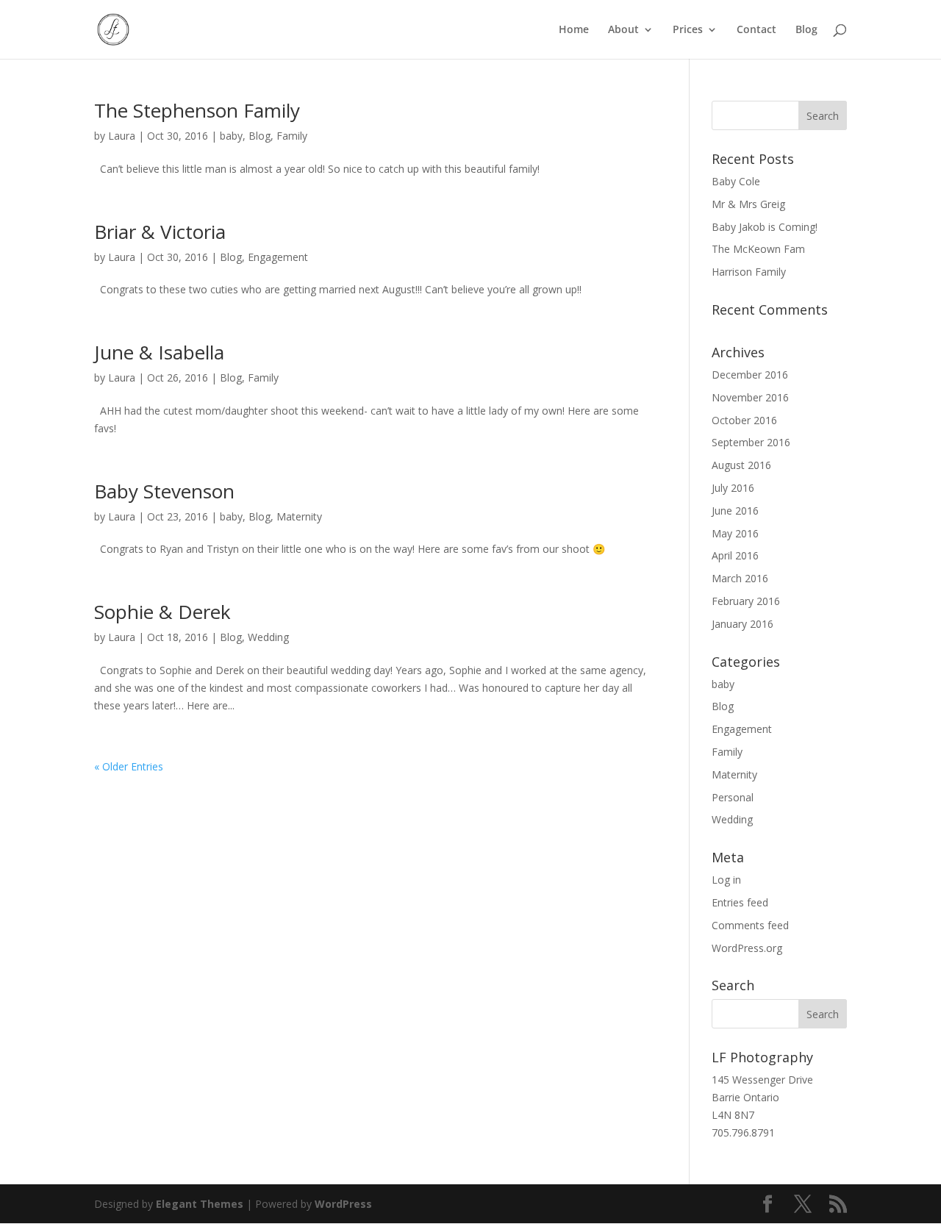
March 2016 (740, 578)
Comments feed (750, 925)
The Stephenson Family (197, 110)
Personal (733, 797)
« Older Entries (128, 766)
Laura (121, 136)
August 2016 (741, 465)
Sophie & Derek (162, 611)
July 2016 (733, 488)
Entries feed (740, 902)
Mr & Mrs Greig (748, 204)
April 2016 (735, 555)
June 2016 (735, 511)
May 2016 (735, 533)
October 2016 (744, 420)
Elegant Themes (199, 1204)
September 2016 (751, 442)
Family (291, 136)
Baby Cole (736, 181)
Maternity (299, 516)
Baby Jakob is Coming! (764, 227)
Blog (806, 30)
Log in (726, 880)
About (623, 30)
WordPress (343, 1204)
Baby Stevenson (164, 491)
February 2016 (746, 601)
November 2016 (750, 397)
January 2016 (742, 624)
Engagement (278, 257)
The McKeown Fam (758, 249)
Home (574, 30)
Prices (688, 30)
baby (231, 136)
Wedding (268, 637)
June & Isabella (159, 352)
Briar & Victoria (160, 231)
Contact (756, 30)
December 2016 (750, 375)
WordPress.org (747, 948)
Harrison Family (749, 272)
